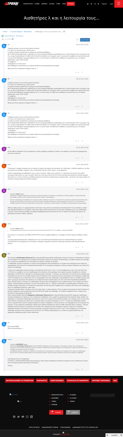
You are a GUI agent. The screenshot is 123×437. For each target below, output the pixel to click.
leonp (9, 164)
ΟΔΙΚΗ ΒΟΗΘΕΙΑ (57, 380)
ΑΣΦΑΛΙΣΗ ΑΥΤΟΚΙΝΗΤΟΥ (78, 380)
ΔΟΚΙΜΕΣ (55, 398)
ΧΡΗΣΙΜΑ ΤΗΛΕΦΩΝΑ (101, 380)
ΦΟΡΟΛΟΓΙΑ (42, 380)
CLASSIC (73, 398)
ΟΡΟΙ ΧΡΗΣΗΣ (34, 427)
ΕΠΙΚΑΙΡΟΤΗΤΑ (57, 395)
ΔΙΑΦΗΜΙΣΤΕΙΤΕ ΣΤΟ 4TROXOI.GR (85, 427)
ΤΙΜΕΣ (54, 401)
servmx (10, 339)
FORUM (54, 404)
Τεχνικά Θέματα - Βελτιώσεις (13, 36)
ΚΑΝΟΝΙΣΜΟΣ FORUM (50, 427)
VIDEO (72, 401)
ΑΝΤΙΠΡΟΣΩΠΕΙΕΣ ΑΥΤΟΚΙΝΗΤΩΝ (19, 380)
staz (9, 147)
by (57, 434)
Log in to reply (85, 39)
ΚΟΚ (115, 380)
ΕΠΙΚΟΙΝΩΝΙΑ (65, 427)
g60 (9, 253)
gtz (9, 44)
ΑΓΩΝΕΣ (73, 395)
